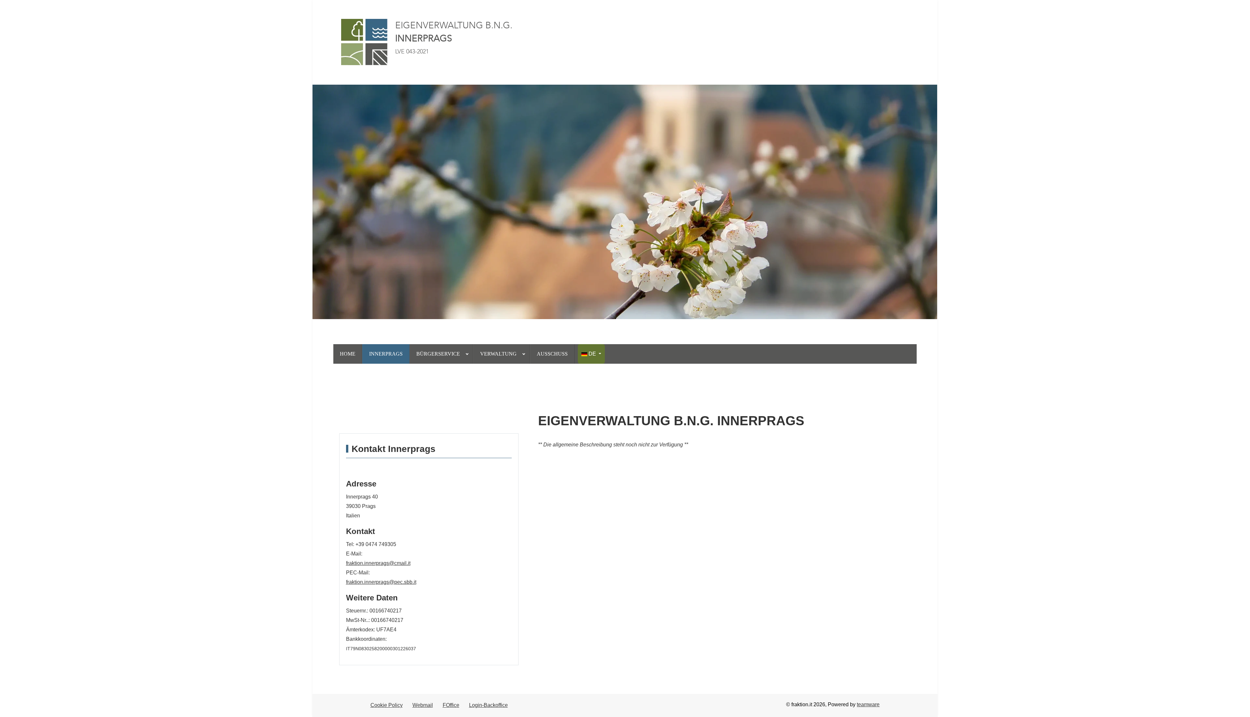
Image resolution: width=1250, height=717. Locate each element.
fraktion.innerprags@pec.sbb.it (381, 582)
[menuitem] (347, 354)
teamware (868, 704)
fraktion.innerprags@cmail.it (378, 563)
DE (592, 354)
